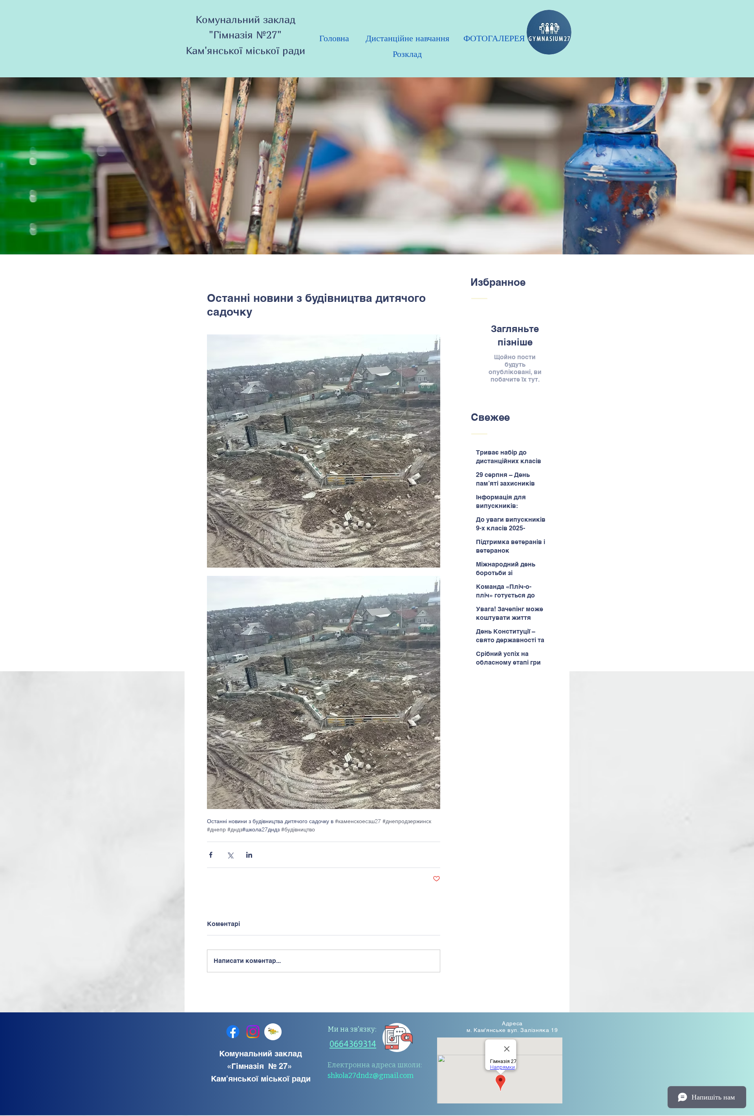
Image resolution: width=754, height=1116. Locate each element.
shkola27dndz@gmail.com (371, 1075)
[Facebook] (233, 1031)
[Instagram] (253, 1031)
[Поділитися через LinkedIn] (249, 854)
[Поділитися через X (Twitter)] (230, 854)
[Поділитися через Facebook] (210, 854)
